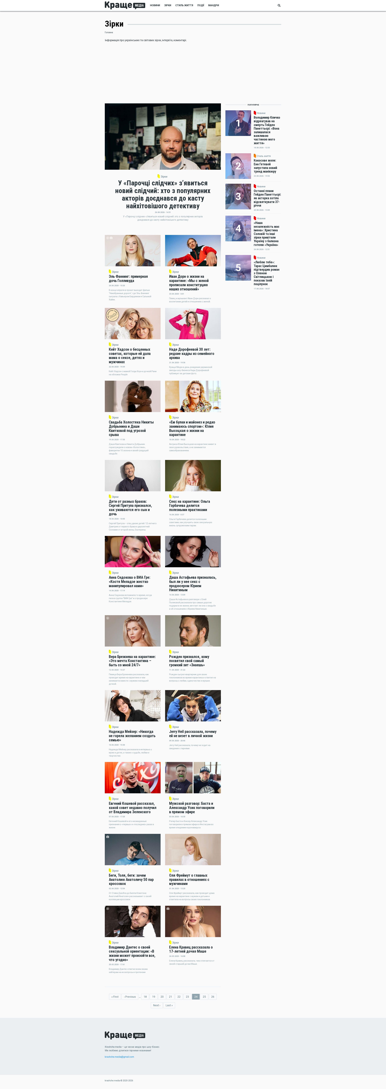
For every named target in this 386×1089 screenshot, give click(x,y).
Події (200, 5)
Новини (155, 5)
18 (146, 996)
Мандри (213, 5)
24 (197, 997)
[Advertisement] (193, 74)
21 (171, 996)
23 (188, 996)
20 (163, 996)
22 (180, 996)
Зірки (167, 5)
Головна (109, 32)
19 (155, 996)
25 (205, 996)
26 (214, 996)
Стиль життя (184, 5)
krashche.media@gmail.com (119, 1056)
